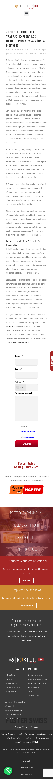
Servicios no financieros (22, 738)
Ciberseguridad (10, 706)
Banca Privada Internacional (37, 683)
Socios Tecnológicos (11, 718)
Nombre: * (19, 356)
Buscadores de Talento (13, 687)
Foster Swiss (10, 326)
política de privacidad (28, 431)
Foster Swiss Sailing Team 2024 (26, 465)
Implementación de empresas (37, 679)
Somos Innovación (11, 683)
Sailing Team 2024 (12, 691)
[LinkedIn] (17, 669)
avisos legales (29, 437)
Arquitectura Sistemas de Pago (15, 702)
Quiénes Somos (10, 675)
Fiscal (30, 691)
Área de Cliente (21, 727)
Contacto (34, 727)
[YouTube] (35, 669)
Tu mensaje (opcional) (23, 393)
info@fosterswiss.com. (21, 342)
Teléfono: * (19, 385)
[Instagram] (29, 669)
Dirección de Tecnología (13, 714)
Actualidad (32, 49)
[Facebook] (23, 669)
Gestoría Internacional (35, 675)
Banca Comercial (33, 687)
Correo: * (18, 369)
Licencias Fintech (33, 696)
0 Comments (20, 53)
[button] (26, 13)
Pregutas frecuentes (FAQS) (11, 734)
